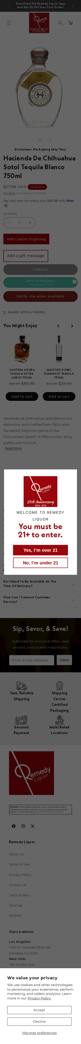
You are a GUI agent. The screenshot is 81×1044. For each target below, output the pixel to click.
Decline (39, 1021)
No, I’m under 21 (40, 562)
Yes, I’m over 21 (40, 550)
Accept (39, 1010)
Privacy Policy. (39, 998)
